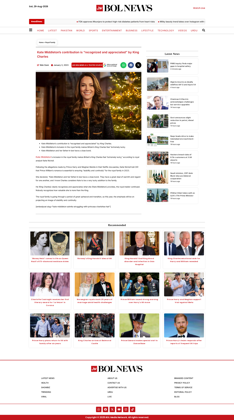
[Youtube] (119, 409)
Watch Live (199, 8)
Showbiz (45, 387)
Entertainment (112, 30)
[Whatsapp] (98, 409)
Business (131, 30)
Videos (182, 30)
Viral (44, 396)
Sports (93, 30)
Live (110, 396)
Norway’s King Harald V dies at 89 (94, 258)
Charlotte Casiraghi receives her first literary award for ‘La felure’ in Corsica (50, 302)
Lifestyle (147, 30)
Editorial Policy (183, 392)
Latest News (47, 378)
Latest (52, 30)
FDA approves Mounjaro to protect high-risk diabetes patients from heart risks (107, 21)
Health (44, 383)
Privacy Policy (182, 383)
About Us (112, 378)
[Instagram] (126, 409)
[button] (123, 65)
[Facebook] (105, 409)
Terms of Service (183, 387)
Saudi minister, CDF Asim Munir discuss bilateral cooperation (181, 176)
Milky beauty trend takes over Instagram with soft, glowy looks (181, 21)
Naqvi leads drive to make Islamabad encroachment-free (182, 139)
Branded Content (183, 378)
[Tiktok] (132, 409)
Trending (46, 392)
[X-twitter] (112, 409)
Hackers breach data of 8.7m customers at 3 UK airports (181, 157)
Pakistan (66, 30)
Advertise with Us (117, 387)
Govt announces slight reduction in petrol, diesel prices (182, 120)
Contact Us (114, 383)
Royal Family (50, 42)
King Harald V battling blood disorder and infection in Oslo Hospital (139, 261)
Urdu (194, 30)
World (80, 30)
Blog (176, 396)
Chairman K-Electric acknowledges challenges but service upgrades (182, 102)
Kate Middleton (43, 157)
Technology (166, 30)
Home (40, 30)
